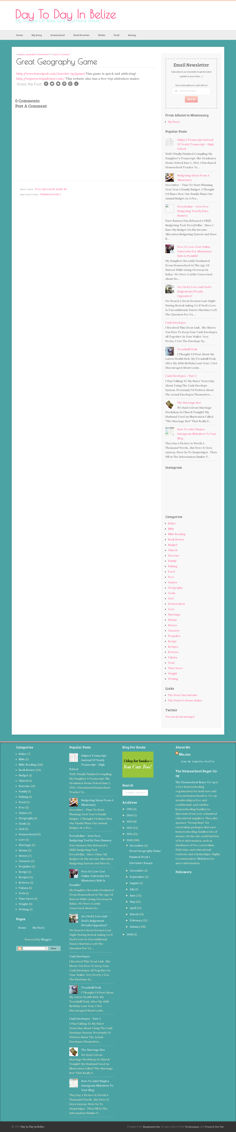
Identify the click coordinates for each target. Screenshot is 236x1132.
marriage (174, 614)
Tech (171, 662)
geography (31, 54)
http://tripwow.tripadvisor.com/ (40, 79)
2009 (130, 934)
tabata (172, 657)
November (137, 870)
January (135, 926)
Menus (172, 620)
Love (171, 609)
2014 (129, 815)
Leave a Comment (61, 54)
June (133, 895)
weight (172, 673)
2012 (129, 827)
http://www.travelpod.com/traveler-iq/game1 (51, 74)
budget (172, 544)
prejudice (174, 636)
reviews (173, 652)
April (133, 908)
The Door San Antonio (182, 695)
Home (19, 35)
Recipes (173, 646)
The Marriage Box (189, 402)
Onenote (174, 630)
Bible (171, 528)
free (171, 577)
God (170, 598)
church (172, 550)
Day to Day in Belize (65, 14)
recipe (172, 641)
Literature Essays (141, 863)
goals (171, 593)
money (172, 625)
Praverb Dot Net (214, 1126)
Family (172, 561)
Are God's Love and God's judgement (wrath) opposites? (194, 291)
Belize (101, 35)
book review (176, 539)
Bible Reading (177, 534)
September (137, 876)
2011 (129, 834)
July (132, 889)
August (135, 883)
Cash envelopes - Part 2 (181, 376)
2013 (129, 821)
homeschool (43, 54)
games (21, 54)
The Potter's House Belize (185, 700)
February (136, 920)
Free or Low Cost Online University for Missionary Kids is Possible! (194, 251)
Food (116, 35)
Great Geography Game (145, 851)
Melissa (185, 754)
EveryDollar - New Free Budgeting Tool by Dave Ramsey (193, 211)
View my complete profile (197, 761)
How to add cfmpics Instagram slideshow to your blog (196, 433)
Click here (203, 858)
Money (132, 35)
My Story (36, 35)
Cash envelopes (175, 322)
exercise (173, 555)
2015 (129, 809)
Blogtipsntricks (151, 1126)
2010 (129, 840)
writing (173, 678)
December (137, 845)
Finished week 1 (50, 194)
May (133, 901)
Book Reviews (81, 35)
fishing (172, 566)
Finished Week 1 (139, 857)
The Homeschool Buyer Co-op (195, 782)
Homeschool (57, 35)
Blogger (46, 939)
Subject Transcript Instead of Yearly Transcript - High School (195, 144)
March (134, 914)
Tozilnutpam (192, 1126)
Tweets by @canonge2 (180, 716)
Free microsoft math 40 (51, 189)
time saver (175, 668)
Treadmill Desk (187, 349)
